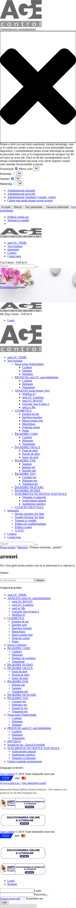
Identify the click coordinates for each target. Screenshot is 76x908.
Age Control (7, 774)
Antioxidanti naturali (24, 751)
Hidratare (17, 654)
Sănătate (17, 724)
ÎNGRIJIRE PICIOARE (21, 694)
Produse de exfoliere (24, 658)
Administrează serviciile (21, 193)
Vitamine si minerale (24, 758)
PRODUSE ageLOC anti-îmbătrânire (29, 728)
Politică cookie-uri (18, 216)
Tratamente (18, 661)
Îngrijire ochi (19, 624)
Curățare (17, 651)
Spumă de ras (19, 708)
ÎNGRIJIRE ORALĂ (20, 668)
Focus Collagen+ (17, 644)
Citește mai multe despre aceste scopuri (30, 200)
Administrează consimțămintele (18, 906)
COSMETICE (15, 618)
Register (12, 884)
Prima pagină (7, 547)
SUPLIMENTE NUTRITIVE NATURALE (33, 748)
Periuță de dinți (20, 674)
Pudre (15, 641)
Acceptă (5, 207)
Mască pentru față (22, 634)
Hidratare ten (19, 704)
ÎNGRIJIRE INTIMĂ (20, 664)
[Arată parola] (46, 895)
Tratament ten (20, 711)
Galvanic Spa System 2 (25, 611)
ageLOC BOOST (22, 601)
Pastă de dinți (19, 671)
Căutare (40, 580)
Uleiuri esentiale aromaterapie (24, 761)
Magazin (12, 287)
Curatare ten (19, 701)
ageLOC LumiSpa (22, 604)
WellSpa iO (18, 614)
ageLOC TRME (17, 594)
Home (3, 287)
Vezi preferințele (33, 207)
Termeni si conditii (18, 220)
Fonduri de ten (20, 621)
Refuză (18, 207)
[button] (38, 87)
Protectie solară (21, 638)
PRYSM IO (14, 741)
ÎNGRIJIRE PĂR (17, 681)
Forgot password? (10, 898)
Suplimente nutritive (23, 754)
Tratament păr (20, 691)
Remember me (34, 898)
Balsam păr (18, 684)
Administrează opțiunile (21, 190)
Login (10, 880)
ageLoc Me (18, 608)
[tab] (41, 880)
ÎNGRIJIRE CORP (18, 648)
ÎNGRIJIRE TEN (17, 698)
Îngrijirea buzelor (22, 628)
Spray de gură (20, 678)
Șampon (16, 688)
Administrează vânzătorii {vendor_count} (31, 197)
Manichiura (18, 631)
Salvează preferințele (57, 207)
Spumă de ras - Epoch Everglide (26, 744)
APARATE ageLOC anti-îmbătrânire (29, 598)
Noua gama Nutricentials (21, 714)
